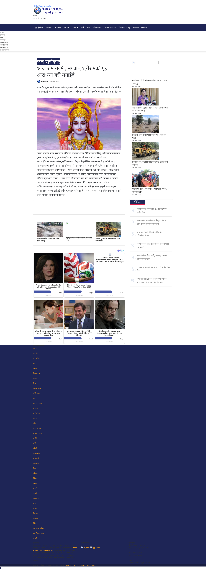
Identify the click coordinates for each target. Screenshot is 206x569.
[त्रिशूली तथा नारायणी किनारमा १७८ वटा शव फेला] (79, 224)
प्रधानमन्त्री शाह (4, 50)
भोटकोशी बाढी (4, 47)
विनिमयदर (2, 40)
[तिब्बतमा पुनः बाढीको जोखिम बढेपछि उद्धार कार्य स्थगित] (108, 236)
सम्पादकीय (36, 463)
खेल (88, 27)
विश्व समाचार (36, 373)
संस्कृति (35, 538)
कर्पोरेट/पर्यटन (37, 413)
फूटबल (35, 508)
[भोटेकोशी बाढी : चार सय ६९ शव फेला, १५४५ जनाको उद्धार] (145, 186)
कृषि (34, 503)
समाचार (49, 27)
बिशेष (34, 468)
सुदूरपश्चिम (36, 498)
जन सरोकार (48, 61)
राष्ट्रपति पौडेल (4, 42)
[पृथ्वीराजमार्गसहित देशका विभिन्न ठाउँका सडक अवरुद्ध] (50, 236)
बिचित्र (35, 478)
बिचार (34, 383)
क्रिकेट (35, 513)
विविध (34, 523)
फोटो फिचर (97, 27)
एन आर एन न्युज (37, 433)
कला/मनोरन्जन (110, 27)
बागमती (35, 488)
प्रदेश (74, 27)
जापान (66, 27)
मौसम (1, 37)
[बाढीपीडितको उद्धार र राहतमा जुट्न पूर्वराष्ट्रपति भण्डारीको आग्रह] (145, 105)
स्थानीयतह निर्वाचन (38, 528)
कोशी (34, 443)
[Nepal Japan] (49, 9)
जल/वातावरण (37, 388)
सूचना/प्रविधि (37, 428)
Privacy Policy (71, 565)
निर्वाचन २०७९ (124, 27)
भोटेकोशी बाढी (4, 45)
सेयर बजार (36, 518)
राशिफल (2, 35)
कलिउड (35, 408)
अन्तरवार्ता (36, 458)
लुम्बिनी (35, 448)
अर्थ (82, 27)
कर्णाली (35, 438)
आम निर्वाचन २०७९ (38, 533)
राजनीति (58, 27)
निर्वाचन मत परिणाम (140, 27)
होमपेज (40, 27)
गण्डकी (35, 493)
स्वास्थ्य (35, 483)
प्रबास (35, 378)
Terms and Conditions (86, 565)
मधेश (34, 423)
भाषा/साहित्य (36, 453)
